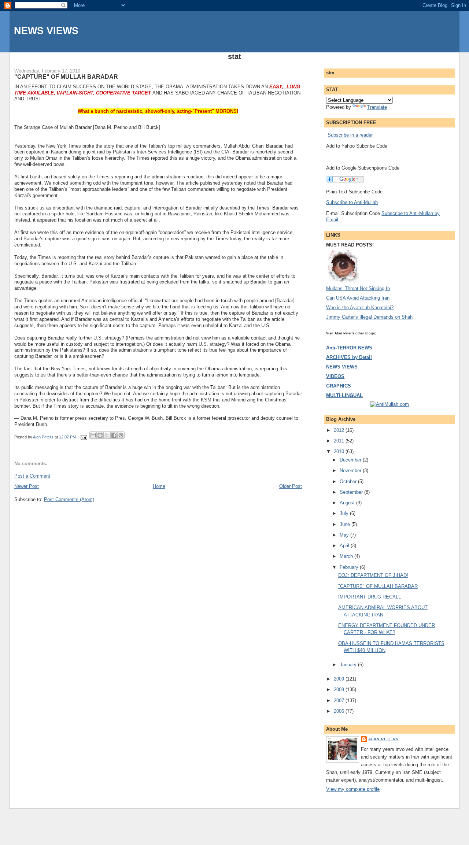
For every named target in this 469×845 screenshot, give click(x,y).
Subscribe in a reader (350, 135)
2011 (340, 441)
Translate (377, 107)
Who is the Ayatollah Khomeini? (360, 307)
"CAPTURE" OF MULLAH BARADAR (378, 586)
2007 (340, 700)
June (345, 524)
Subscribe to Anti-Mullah (352, 202)
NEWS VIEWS (46, 30)
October (349, 481)
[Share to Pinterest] (121, 435)
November (351, 470)
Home (159, 486)
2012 (340, 430)
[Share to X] (107, 435)
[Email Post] (83, 437)
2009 (340, 679)
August (348, 502)
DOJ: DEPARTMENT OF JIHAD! (373, 575)
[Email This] (93, 435)
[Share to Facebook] (114, 435)
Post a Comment (32, 476)
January (349, 664)
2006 (340, 711)
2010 (340, 451)
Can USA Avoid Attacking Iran (357, 298)
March (347, 556)
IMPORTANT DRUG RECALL (369, 597)
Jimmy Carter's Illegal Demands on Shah (369, 317)
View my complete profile (353, 789)
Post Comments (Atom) (69, 499)
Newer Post (26, 486)
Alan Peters (383, 739)
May (345, 535)
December (351, 460)
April (345, 545)
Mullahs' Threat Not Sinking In (358, 288)
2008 (340, 689)
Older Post (290, 486)
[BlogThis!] (100, 435)
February (350, 567)
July (345, 513)
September (352, 492)
